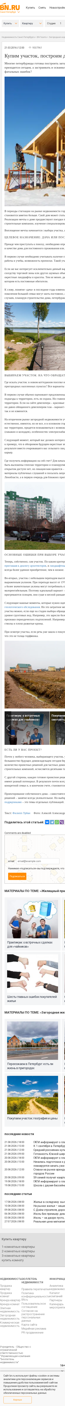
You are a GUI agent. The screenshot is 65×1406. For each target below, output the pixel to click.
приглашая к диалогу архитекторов (25, 565)
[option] (27, 728)
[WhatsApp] (57, 822)
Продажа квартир (6, 1287)
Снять (42, 7)
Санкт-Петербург (8, 12)
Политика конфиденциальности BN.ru (35, 1296)
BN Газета (42, 37)
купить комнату (13, 1260)
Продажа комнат (6, 1294)
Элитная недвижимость (10, 1310)
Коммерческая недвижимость (10, 1324)
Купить (30, 7)
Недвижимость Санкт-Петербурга (18, 37)
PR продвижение (32, 1332)
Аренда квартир (10, 1300)
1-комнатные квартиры (18, 1246)
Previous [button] (8, 728)
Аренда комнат (10, 1304)
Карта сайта (29, 1324)
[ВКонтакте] (47, 822)
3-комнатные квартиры (18, 1255)
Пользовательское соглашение (33, 1305)
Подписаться (17, 876)
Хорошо (17, 1399)
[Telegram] (52, 822)
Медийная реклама (33, 1328)
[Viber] (62, 822)
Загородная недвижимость (10, 1317)
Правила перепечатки (35, 1289)
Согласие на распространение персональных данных (33, 1315)
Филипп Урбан (21, 813)
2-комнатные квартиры (18, 1251)
